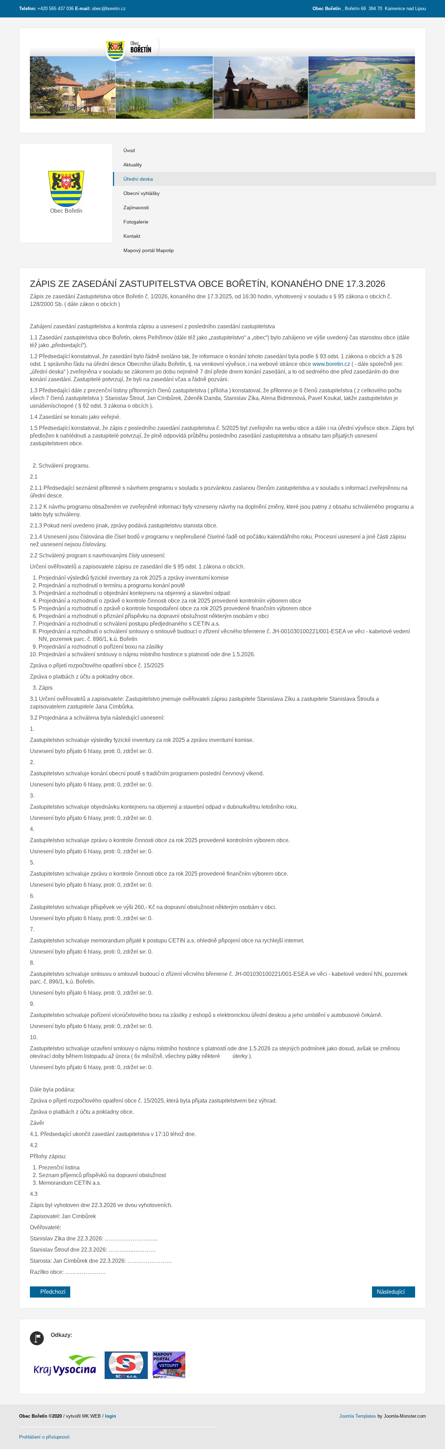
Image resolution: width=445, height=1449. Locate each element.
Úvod (129, 150)
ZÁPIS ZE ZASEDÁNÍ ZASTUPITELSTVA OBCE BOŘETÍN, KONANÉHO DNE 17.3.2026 (207, 284)
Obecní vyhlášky (141, 193)
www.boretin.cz (331, 364)
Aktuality (132, 164)
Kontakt (131, 236)
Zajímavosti (136, 207)
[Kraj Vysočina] (65, 1365)
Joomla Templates (357, 1416)
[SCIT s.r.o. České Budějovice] (126, 1365)
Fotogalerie (135, 222)
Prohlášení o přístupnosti (44, 1437)
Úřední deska (138, 179)
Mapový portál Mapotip (148, 250)
